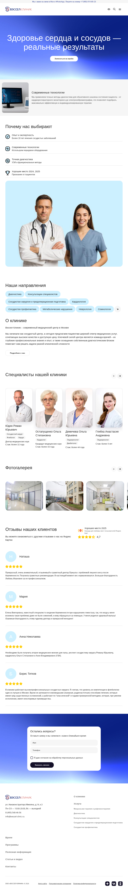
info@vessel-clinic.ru (14, 816)
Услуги (77, 804)
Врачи (8, 837)
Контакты (10, 866)
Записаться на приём (64, 58)
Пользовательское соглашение (60, 884)
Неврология (85, 309)
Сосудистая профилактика (22, 309)
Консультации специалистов (43, 294)
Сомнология (104, 309)
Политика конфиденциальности (84, 884)
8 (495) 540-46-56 (13, 812)
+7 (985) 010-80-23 (88, 1)
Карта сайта (42, 884)
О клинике (79, 796)
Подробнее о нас (17, 353)
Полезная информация (18, 852)
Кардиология (79, 301)
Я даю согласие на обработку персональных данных (58, 757)
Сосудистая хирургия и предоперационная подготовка (37, 301)
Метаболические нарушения (57, 309)
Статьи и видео (14, 859)
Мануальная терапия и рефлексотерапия (92, 809)
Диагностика (14, 294)
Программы (11, 845)
